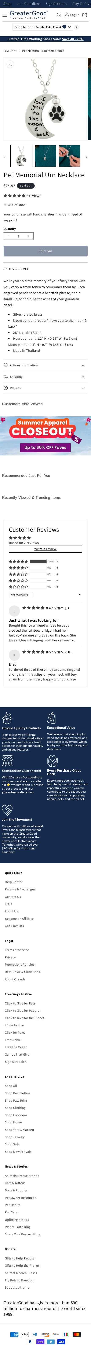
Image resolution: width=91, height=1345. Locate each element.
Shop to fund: (38, 27)
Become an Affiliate (19, 918)
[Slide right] (86, 157)
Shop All (11, 1085)
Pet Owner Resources (20, 1197)
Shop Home (13, 1122)
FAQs (8, 904)
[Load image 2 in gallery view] (45, 156)
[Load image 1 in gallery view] (21, 156)
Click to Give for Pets (20, 1003)
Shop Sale (12, 1144)
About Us (11, 911)
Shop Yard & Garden (19, 1129)
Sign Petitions (56, 4)
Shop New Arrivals (18, 1151)
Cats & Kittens (15, 1183)
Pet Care (11, 1212)
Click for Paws (15, 1032)
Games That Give (17, 1054)
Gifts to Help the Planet (22, 1265)
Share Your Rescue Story (22, 1234)
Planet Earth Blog (18, 1227)
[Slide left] (4, 157)
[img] (33, 607)
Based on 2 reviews (24, 542)
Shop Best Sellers (17, 1093)
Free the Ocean (16, 1047)
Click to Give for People (22, 1010)
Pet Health (13, 1205)
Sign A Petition (16, 1061)
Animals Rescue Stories (22, 1175)
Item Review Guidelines (22, 972)
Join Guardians (28, 4)
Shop (7, 4)
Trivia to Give (14, 1025)
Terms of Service (17, 950)
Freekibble (13, 1040)
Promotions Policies (19, 964)
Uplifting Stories (17, 1219)
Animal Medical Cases (21, 1273)
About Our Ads (15, 979)
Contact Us (13, 896)
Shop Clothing (15, 1107)
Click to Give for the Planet (24, 1018)
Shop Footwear (16, 1115)
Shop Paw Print (16, 1100)
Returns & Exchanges (20, 889)
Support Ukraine (17, 1287)
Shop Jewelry (15, 1137)
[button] (59, 14)
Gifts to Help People (19, 1258)
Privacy (10, 957)
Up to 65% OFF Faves (45, 447)
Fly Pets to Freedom (20, 1280)
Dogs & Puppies (16, 1190)
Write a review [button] (45, 548)
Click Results (14, 926)
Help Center (14, 882)
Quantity (10, 229)
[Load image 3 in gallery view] (69, 156)
